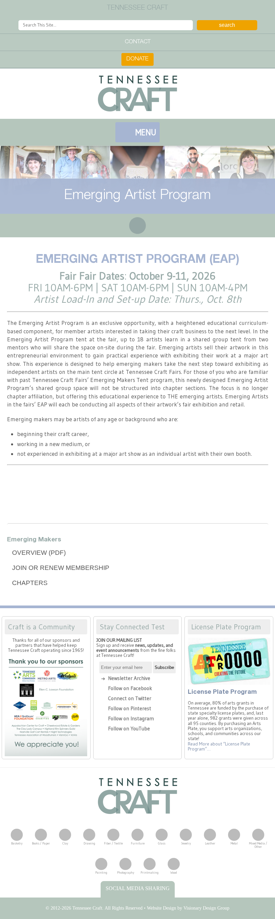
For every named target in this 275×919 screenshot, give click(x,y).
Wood (173, 872)
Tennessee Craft (137, 93)
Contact (138, 42)
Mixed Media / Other (258, 845)
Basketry (16, 843)
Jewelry (186, 843)
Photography (125, 872)
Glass (161, 843)
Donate (137, 59)
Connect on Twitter (129, 698)
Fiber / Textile (113, 843)
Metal (234, 843)
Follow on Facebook (130, 688)
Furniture (138, 843)
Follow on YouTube (129, 728)
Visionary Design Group (206, 908)
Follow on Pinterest (129, 708)
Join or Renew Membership (60, 567)
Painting (101, 872)
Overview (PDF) (39, 552)
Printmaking (150, 872)
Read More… (219, 746)
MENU (145, 132)
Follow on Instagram (131, 718)
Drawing (89, 843)
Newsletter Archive (129, 678)
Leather (210, 843)
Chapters (30, 582)
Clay (65, 843)
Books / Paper (41, 843)
